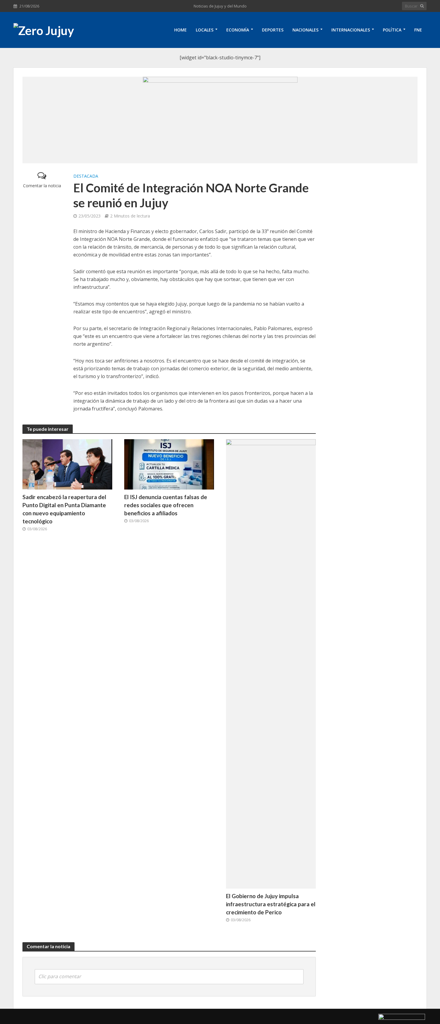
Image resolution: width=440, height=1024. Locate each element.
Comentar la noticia (42, 185)
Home (180, 30)
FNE (418, 30)
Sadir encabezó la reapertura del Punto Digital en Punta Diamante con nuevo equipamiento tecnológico (64, 509)
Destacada (85, 176)
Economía (237, 30)
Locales (204, 30)
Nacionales (305, 30)
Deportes (272, 30)
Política (392, 30)
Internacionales (350, 30)
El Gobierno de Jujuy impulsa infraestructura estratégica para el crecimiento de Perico (270, 904)
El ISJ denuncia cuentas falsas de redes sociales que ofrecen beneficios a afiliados (165, 504)
